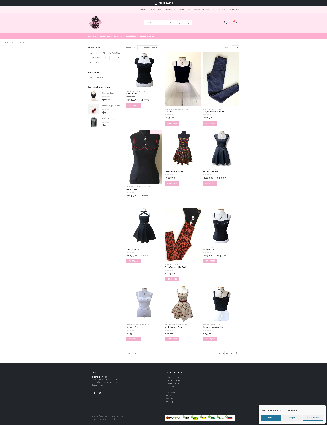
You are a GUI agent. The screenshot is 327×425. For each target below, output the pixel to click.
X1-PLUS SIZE (114, 53)
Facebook (94, 393)
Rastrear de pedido (201, 9)
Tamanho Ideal (184, 9)
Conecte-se (220, 9)
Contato (168, 396)
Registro (235, 9)
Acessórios (131, 36)
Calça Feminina (208, 109)
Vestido (174, 169)
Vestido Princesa (222, 169)
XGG (98, 63)
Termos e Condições (172, 380)
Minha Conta (169, 389)
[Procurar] (188, 22)
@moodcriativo (110, 419)
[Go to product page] (144, 70)
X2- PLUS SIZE (95, 58)
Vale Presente (170, 9)
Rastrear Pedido (171, 386)
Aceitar (271, 418)
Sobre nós (143, 9)
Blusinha (138, 91)
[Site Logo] (95, 22)
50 (97, 53)
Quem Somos (170, 393)
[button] (121, 87)
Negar (292, 418)
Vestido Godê (182, 169)
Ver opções (133, 105)
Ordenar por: (131, 47)
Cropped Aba (137, 325)
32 (227, 353)
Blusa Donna (131, 187)
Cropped (168, 109)
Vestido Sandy (144, 247)
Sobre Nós (169, 399)
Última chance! (147, 36)
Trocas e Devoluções (172, 383)
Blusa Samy (130, 91)
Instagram (100, 393)
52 (104, 53)
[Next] (237, 353)
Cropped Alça (176, 109)
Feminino (92, 36)
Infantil (118, 36)
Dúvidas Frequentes (172, 377)
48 (91, 53)
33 (232, 353)
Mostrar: (228, 47)
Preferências (313, 418)
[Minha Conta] (225, 22)
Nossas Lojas (156, 9)
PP (106, 58)
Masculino (105, 36)
